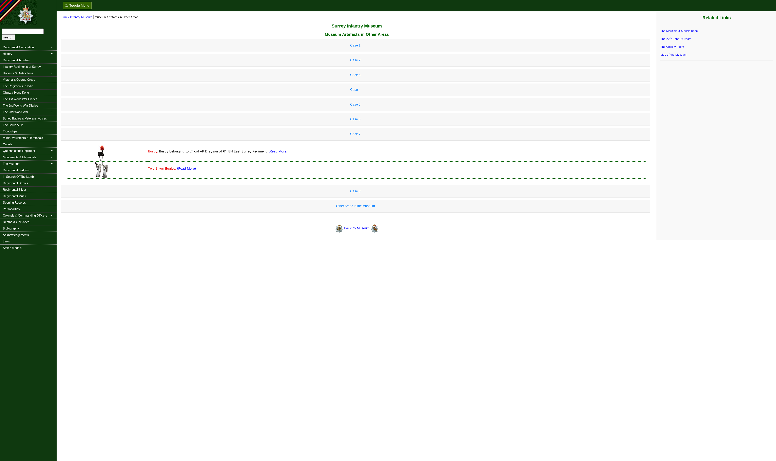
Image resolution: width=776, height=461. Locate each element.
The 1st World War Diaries (20, 99)
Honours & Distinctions (18, 73)
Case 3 (355, 75)
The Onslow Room (672, 46)
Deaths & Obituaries (16, 222)
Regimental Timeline (16, 60)
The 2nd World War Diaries (20, 105)
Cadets (7, 144)
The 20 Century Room (675, 38)
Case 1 (355, 45)
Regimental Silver (14, 189)
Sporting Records (14, 202)
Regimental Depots (15, 183)
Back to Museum (357, 228)
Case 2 (355, 60)
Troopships (10, 131)
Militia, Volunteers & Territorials (23, 138)
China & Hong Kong (16, 92)
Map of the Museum (673, 54)
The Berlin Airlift (13, 125)
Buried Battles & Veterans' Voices (25, 118)
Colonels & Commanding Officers (25, 215)
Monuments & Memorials (19, 157)
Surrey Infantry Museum (76, 17)
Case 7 (355, 134)
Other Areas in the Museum (355, 206)
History (7, 53)
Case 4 (355, 89)
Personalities (11, 209)
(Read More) (278, 151)
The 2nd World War (15, 112)
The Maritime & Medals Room (679, 31)
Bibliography (11, 228)
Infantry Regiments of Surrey (22, 66)
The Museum (11, 163)
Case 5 (355, 104)
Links (6, 241)
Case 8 (355, 191)
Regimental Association (18, 47)
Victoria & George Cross (19, 79)
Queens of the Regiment (19, 150)
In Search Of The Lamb (18, 176)
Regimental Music (15, 196)
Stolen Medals (12, 248)
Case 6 (355, 119)
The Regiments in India (18, 86)
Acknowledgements (16, 235)
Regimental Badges (16, 170)
